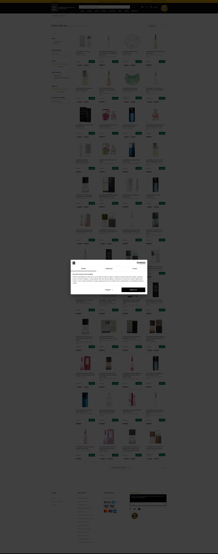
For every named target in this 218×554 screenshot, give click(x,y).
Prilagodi (107, 289)
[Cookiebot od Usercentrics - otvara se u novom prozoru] (138, 263)
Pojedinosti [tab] (109, 268)
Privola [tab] (83, 268)
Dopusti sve (133, 289)
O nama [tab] (134, 268)
